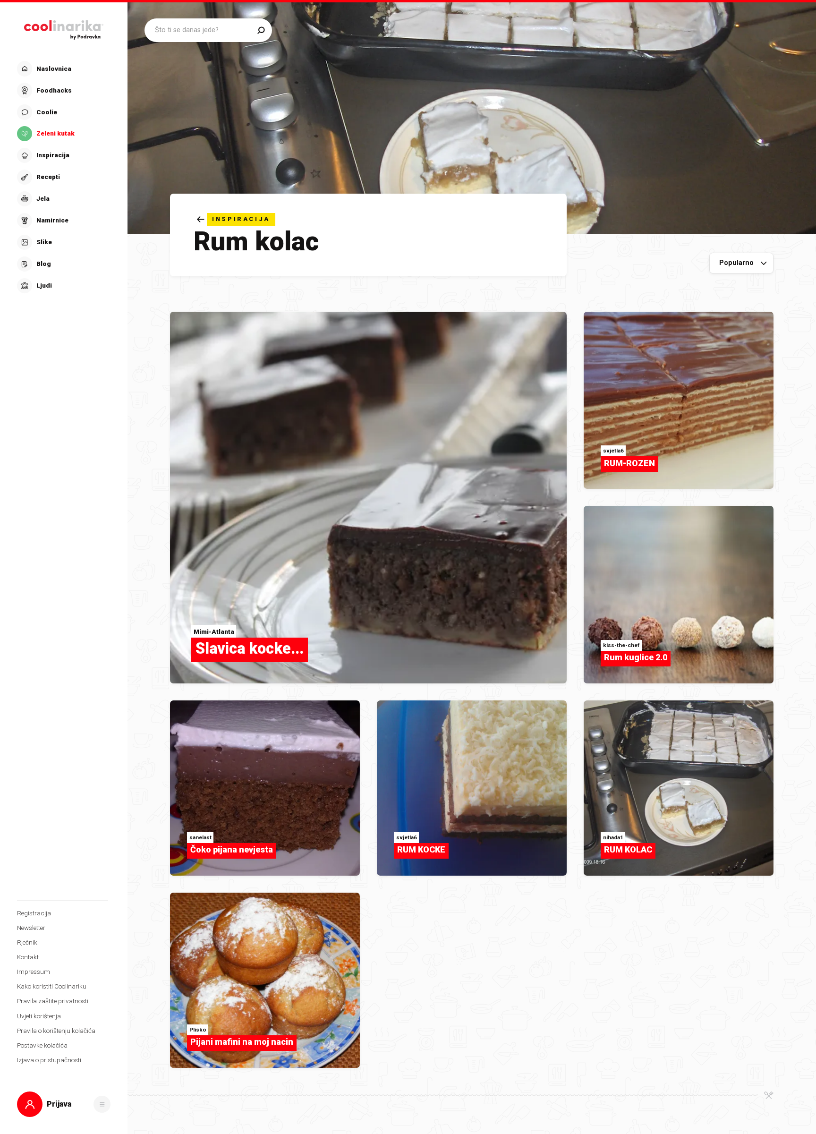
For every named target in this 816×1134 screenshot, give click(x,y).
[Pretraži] (261, 30)
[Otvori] (102, 1104)
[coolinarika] (64, 27)
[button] (62, 177)
